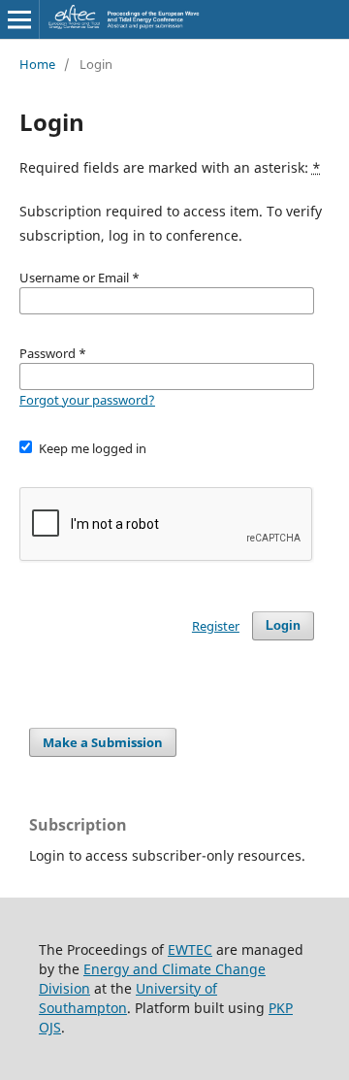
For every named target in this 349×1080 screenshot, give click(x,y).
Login (283, 625)
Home (37, 64)
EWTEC (190, 949)
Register (215, 626)
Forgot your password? (87, 400)
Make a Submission (103, 742)
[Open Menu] (19, 19)
